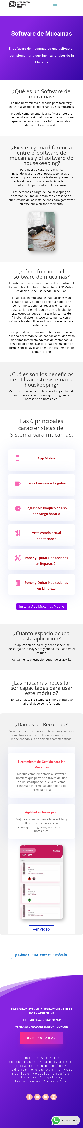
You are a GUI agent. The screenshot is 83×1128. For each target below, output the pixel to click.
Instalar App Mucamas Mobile (41, 606)
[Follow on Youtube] (37, 1097)
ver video (41, 929)
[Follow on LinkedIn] (45, 1097)
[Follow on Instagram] (53, 1097)
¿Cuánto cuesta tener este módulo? (41, 955)
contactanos (41, 1037)
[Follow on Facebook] (29, 1097)
